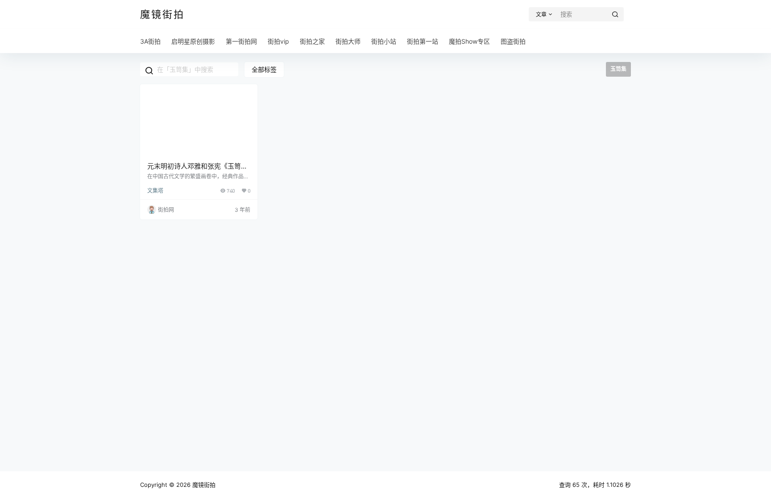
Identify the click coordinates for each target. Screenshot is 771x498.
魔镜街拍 (203, 484)
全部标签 (264, 69)
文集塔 (155, 190)
